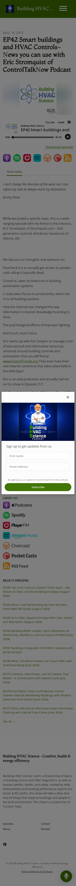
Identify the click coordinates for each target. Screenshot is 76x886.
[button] (68, 397)
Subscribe (38, 487)
